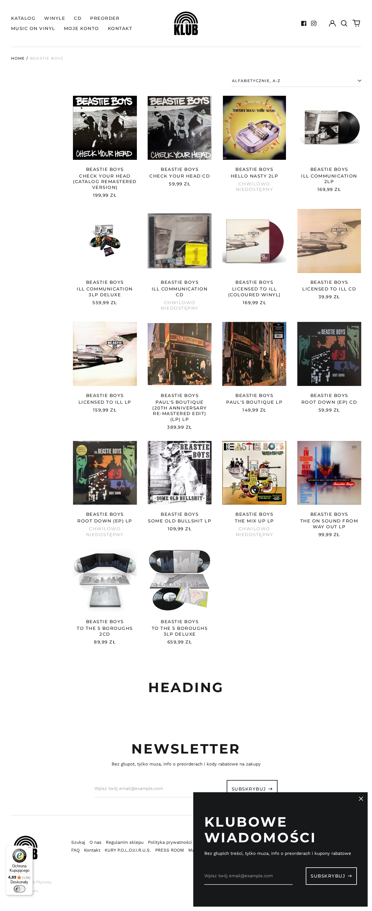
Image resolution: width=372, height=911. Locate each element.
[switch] (19, 888)
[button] (344, 23)
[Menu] (29, 849)
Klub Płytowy (39, 882)
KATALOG (23, 18)
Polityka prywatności (170, 842)
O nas (95, 842)
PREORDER (104, 18)
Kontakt (92, 850)
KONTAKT (120, 28)
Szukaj (78, 842)
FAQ (75, 850)
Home (18, 58)
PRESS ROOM (169, 850)
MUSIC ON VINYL (33, 28)
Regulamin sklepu (125, 842)
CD (77, 18)
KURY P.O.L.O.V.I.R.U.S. (128, 850)
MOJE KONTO (81, 28)
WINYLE (54, 18)
